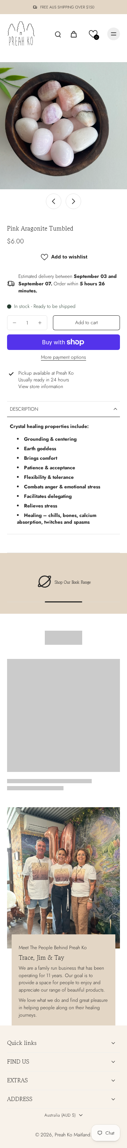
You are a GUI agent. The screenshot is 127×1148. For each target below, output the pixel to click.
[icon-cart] (73, 34)
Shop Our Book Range (72, 582)
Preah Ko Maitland (72, 1134)
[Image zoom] (63, 125)
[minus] (14, 322)
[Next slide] (73, 201)
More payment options (63, 358)
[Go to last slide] (53, 201)
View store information (40, 386)
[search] (58, 34)
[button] (93, 34)
